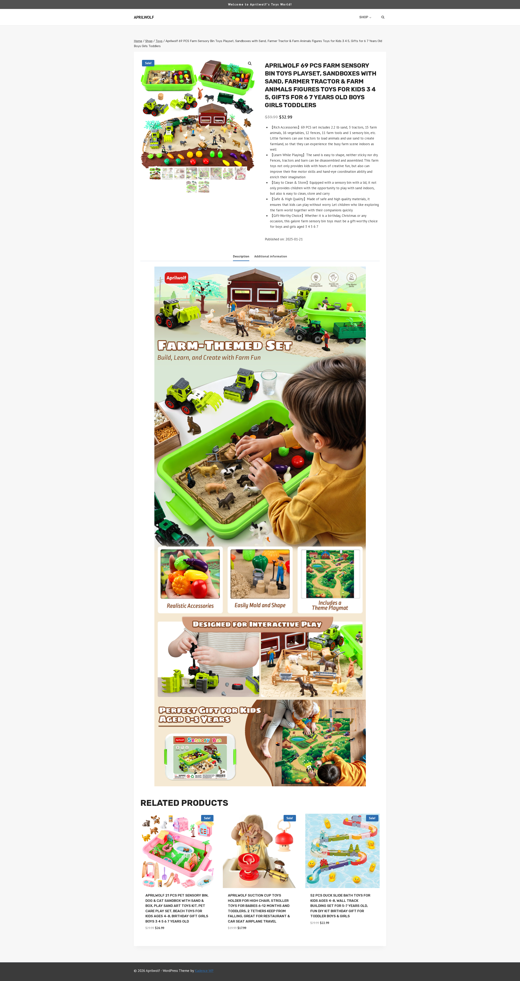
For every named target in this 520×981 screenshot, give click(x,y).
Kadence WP (204, 970)
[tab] (241, 256)
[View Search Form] (383, 17)
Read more (319, 934)
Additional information (270, 256)
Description (241, 256)
